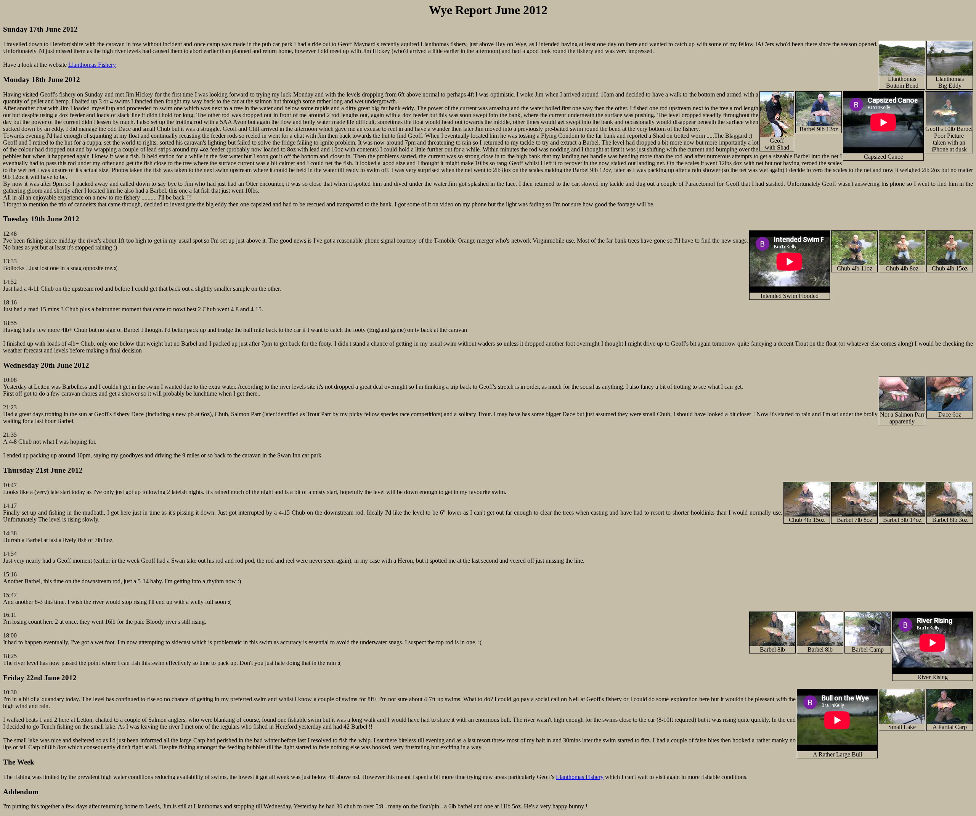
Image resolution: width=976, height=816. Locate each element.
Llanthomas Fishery (92, 64)
